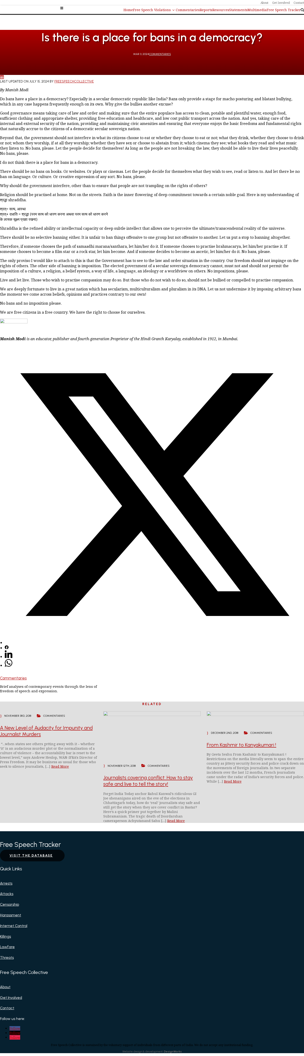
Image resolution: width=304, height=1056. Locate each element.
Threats (7, 957)
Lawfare (7, 947)
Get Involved (11, 997)
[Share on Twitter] (154, 642)
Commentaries (160, 54)
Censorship (9, 904)
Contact (7, 1008)
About (5, 987)
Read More (60, 766)
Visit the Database (31, 856)
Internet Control (13, 925)
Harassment (10, 915)
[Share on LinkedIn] (8, 656)
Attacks (6, 893)
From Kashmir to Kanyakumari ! (241, 745)
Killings (5, 936)
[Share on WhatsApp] (8, 665)
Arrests (6, 883)
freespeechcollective (74, 81)
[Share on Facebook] (7, 647)
